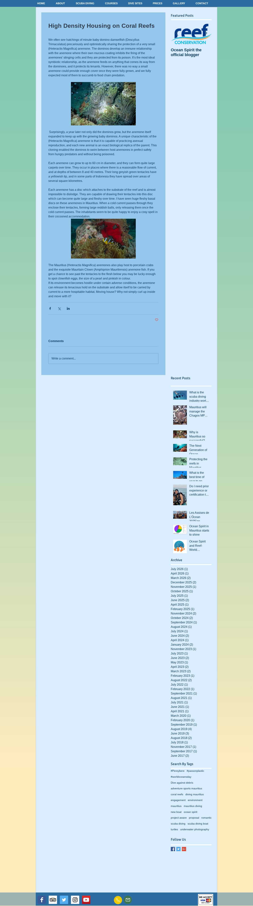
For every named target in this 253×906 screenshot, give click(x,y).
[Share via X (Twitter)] (59, 308)
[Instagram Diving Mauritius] (75, 900)
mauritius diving (193, 806)
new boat (176, 811)
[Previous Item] (176, 33)
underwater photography (194, 829)
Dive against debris (182, 782)
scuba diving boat (198, 823)
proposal (194, 817)
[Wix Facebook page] (42, 900)
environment (195, 800)
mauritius (176, 806)
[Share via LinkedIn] (68, 308)
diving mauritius (194, 794)
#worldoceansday (181, 776)
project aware (179, 817)
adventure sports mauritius (186, 788)
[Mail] (128, 900)
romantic (206, 817)
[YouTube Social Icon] (86, 900)
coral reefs (177, 794)
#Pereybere (177, 770)
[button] (64, 3)
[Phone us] (118, 900)
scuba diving (178, 823)
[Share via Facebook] (50, 308)
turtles (174, 829)
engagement (178, 800)
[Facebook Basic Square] (173, 849)
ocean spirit (190, 811)
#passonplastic (195, 770)
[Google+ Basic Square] (184, 849)
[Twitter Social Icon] (64, 900)
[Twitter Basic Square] (178, 849)
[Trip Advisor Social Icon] (53, 900)
